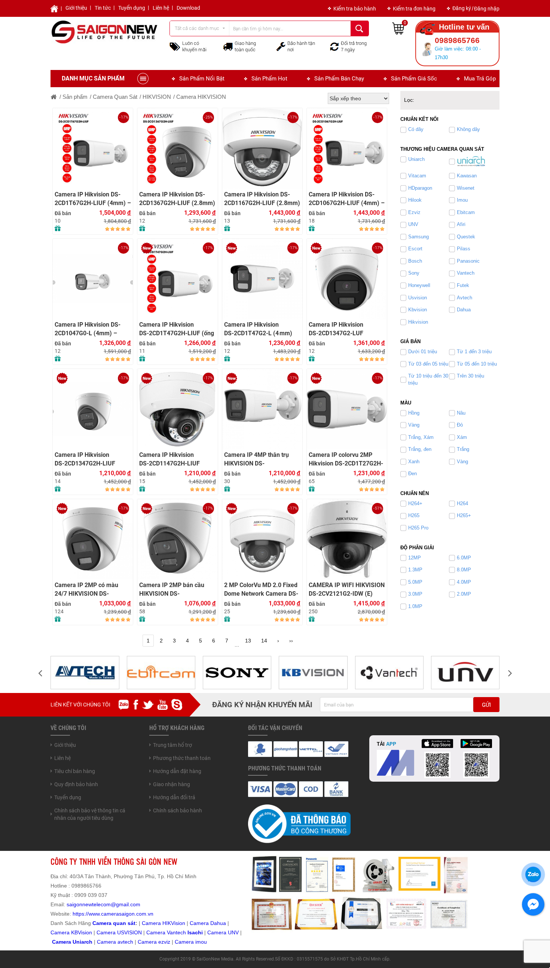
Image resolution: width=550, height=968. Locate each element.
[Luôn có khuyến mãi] (174, 46)
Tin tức (103, 8)
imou (201, 942)
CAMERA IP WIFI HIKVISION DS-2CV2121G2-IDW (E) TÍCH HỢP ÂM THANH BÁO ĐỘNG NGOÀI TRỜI (347, 589)
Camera (107, 942)
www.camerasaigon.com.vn (121, 914)
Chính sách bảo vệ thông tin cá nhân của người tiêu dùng (89, 814)
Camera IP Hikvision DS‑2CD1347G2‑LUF (336, 329)
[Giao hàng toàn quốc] (228, 46)
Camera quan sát (113, 923)
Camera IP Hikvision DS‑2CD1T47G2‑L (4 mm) (258, 329)
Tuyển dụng (131, 8)
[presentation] (40, 672)
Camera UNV (223, 932)
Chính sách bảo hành (177, 810)
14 (264, 641)
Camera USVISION (119, 932)
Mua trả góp (480, 78)
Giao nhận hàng (171, 784)
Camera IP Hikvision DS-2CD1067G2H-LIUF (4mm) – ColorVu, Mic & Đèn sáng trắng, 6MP (347, 199)
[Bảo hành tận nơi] (280, 46)
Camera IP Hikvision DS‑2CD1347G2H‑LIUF (85, 459)
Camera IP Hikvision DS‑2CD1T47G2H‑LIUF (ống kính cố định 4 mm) (176, 329)
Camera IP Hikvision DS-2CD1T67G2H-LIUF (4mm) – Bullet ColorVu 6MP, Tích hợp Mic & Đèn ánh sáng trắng (93, 199)
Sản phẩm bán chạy (339, 78)
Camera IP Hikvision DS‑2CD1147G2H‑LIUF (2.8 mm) (169, 459)
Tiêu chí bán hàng (74, 771)
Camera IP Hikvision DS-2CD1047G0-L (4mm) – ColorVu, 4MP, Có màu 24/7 (91, 329)
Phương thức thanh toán (182, 758)
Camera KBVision (71, 932)
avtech (125, 942)
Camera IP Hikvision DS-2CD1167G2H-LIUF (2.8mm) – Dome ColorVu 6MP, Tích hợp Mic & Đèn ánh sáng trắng (262, 199)
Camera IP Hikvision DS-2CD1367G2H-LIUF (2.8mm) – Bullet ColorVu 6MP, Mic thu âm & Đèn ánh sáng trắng (177, 199)
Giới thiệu (76, 8)
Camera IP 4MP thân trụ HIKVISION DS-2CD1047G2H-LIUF (256, 459)
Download (188, 8)
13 (248, 641)
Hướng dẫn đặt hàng (177, 771)
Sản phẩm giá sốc (414, 78)
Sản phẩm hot (269, 78)
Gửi (486, 705)
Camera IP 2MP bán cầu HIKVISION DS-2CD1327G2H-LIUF (171, 589)
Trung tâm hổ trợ (172, 745)
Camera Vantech (166, 932)
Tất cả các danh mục (197, 28)
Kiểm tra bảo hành (354, 9)
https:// (81, 914)
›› (291, 641)
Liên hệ (161, 8)
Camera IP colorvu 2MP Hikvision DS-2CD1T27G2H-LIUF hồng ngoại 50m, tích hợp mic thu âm (346, 459)
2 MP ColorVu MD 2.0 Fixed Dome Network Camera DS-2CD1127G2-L (261, 589)
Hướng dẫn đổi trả (174, 797)
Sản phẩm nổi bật (201, 78)
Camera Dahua (208, 923)
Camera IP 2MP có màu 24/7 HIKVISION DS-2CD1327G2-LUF (86, 589)
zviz (165, 942)
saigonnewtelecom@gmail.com (102, 904)
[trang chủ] (54, 97)
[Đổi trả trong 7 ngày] (334, 46)
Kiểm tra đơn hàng (414, 9)
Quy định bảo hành (76, 784)
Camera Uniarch (72, 942)
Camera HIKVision (163, 923)
